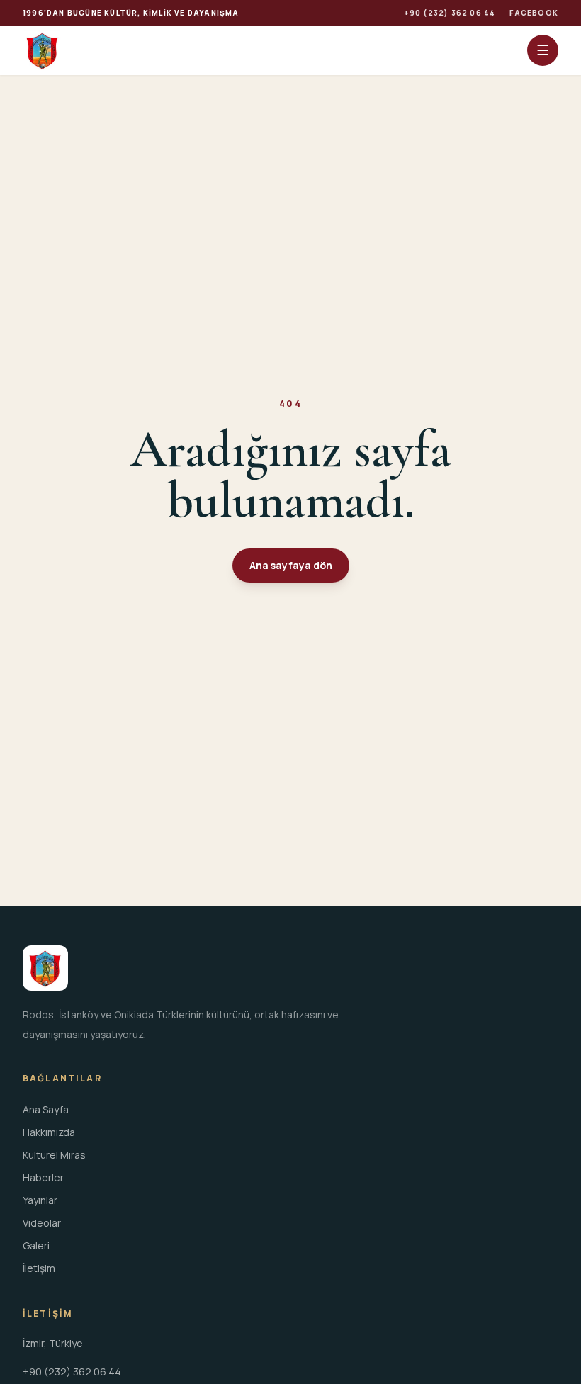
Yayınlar (40, 1200)
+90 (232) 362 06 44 (450, 13)
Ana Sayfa (46, 1109)
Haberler (43, 1177)
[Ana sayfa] (42, 50)
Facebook (533, 13)
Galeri (36, 1245)
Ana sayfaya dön (290, 565)
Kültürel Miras (54, 1154)
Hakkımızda (49, 1132)
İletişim (39, 1268)
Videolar (42, 1223)
